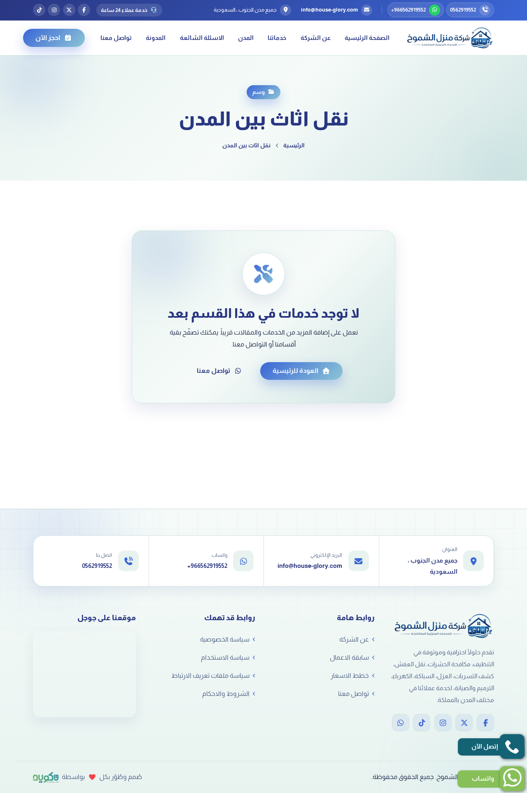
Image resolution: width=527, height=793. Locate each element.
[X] (464, 722)
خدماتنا (277, 37)
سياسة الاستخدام (225, 657)
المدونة (156, 37)
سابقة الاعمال (349, 657)
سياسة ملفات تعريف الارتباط (210, 675)
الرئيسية (294, 145)
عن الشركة (316, 37)
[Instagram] (443, 722)
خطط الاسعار (350, 675)
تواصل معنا (116, 37)
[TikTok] (421, 722)
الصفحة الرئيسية (367, 37)
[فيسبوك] (84, 10)
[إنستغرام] (54, 10)
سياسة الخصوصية (225, 639)
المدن (246, 37)
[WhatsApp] (400, 722)
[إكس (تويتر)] (69, 10)
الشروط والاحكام (226, 693)
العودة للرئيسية (295, 370)
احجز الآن (47, 37)
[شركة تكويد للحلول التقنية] (45, 777)
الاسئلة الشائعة (202, 37)
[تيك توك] (39, 10)
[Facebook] (485, 722)
